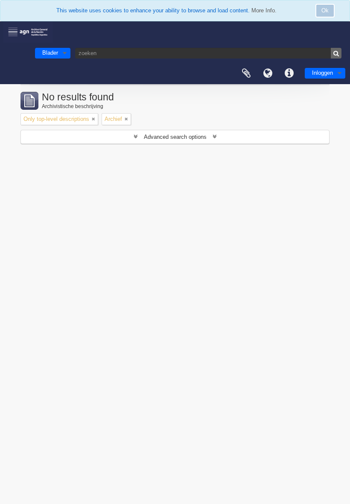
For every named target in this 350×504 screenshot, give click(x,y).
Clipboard (246, 73)
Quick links (289, 73)
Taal (267, 73)
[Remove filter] (93, 119)
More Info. (264, 10)
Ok (325, 10)
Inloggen (322, 73)
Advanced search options (175, 137)
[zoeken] (336, 53)
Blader (50, 53)
